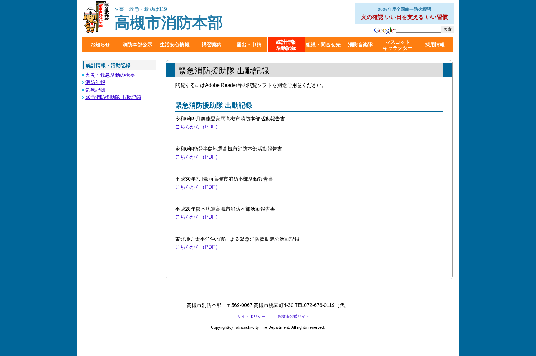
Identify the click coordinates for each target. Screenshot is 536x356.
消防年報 (95, 82)
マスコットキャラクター (398, 45)
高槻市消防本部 (168, 19)
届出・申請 (249, 44)
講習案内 (212, 44)
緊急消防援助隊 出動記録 (113, 97)
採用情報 (435, 44)
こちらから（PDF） (197, 126)
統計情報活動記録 (286, 45)
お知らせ (100, 44)
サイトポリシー (251, 316)
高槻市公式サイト (293, 316)
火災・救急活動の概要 (110, 75)
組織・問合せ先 (323, 44)
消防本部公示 (137, 44)
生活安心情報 (175, 44)
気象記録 (95, 89)
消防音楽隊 (360, 44)
